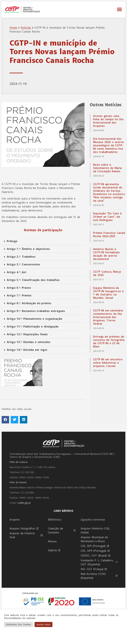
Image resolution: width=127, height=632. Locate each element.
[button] (119, 10)
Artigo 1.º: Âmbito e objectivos (28, 249)
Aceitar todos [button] (43, 624)
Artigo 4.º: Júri (16, 272)
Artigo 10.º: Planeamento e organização (34, 319)
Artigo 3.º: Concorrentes (23, 264)
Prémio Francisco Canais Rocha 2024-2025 (109, 234)
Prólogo (12, 241)
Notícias (26, 27)
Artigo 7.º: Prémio (19, 295)
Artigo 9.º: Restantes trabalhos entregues (36, 311)
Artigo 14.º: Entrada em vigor (27, 350)
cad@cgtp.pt (24, 503)
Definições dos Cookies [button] (18, 624)
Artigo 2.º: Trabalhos (21, 256)
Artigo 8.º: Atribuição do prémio (29, 303)
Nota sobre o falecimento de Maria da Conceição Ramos (107, 168)
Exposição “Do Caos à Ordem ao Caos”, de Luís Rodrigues (107, 217)
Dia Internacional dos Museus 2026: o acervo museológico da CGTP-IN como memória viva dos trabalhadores (108, 145)
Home (13, 27)
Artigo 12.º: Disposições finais (27, 334)
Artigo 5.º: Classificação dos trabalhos (33, 280)
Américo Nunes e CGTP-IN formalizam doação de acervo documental (106, 254)
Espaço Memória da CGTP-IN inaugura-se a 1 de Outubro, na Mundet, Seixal (108, 292)
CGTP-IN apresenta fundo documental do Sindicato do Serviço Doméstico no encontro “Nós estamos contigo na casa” (109, 192)
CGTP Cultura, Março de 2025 (107, 273)
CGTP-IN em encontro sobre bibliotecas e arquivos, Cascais (108, 363)
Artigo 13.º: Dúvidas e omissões (28, 342)
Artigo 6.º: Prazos (19, 287)
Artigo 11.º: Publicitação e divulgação (33, 326)
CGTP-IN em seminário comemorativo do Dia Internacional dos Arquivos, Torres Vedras (108, 317)
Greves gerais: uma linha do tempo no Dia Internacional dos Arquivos (108, 120)
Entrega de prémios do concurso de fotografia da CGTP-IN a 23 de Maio (108, 341)
